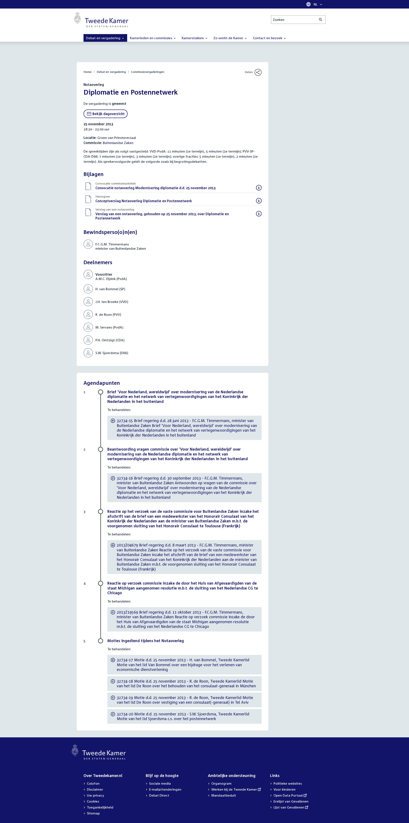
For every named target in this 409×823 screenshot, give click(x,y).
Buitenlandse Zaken (118, 143)
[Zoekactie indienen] (320, 19)
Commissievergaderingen (147, 72)
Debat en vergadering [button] (103, 38)
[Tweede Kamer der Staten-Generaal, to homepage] (101, 19)
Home (88, 72)
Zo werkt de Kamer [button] (228, 38)
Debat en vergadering (111, 72)
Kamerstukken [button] (193, 38)
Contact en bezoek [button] (268, 38)
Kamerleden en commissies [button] (151, 38)
